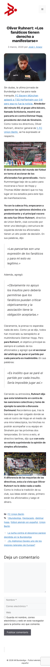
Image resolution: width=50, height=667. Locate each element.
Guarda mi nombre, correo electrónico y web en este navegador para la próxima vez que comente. (24, 620)
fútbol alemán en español (24, 522)
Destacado (28, 518)
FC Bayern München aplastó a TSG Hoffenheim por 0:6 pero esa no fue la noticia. (23, 99)
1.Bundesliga (14, 518)
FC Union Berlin (16, 514)
